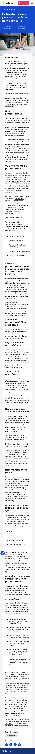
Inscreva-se (23, 3)
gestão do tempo (19, 350)
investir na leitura (15, 588)
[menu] (32, 3)
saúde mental (19, 198)
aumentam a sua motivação (14, 524)
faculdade (15, 182)
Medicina (10, 279)
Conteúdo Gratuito (10, 9)
